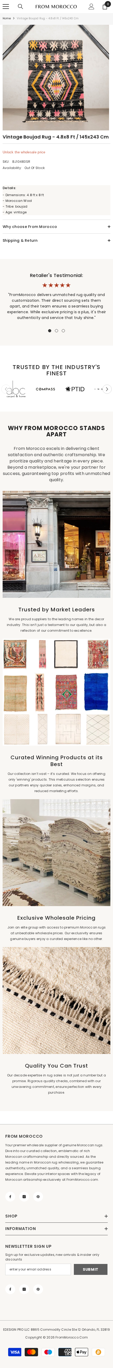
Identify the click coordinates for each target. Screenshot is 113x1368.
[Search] (20, 6)
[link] (16, 389)
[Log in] (91, 6)
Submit (91, 1269)
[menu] (6, 6)
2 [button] (56, 330)
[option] (56, 77)
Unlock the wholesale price (24, 152)
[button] (107, 389)
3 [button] (63, 330)
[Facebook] (10, 1197)
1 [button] (49, 330)
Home (7, 18)
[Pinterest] (38, 1197)
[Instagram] (24, 1197)
